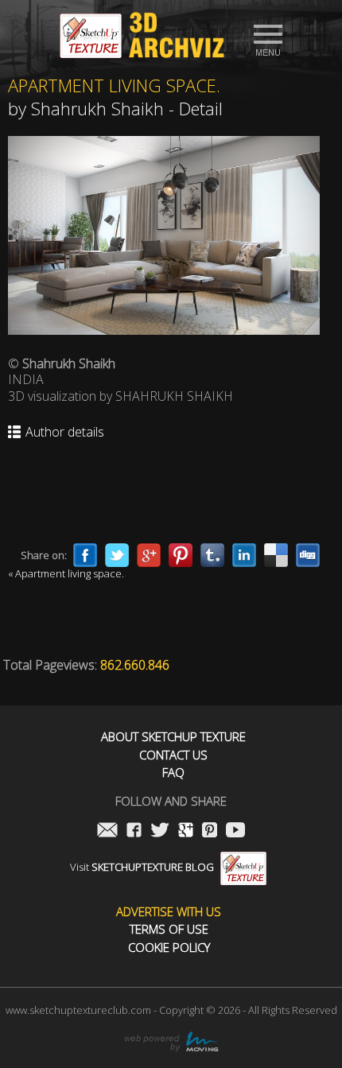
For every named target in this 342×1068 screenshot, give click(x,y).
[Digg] (308, 555)
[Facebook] (85, 555)
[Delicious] (276, 555)
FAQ (173, 772)
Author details (64, 432)
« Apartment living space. (66, 573)
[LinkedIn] (244, 555)
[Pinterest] (180, 555)
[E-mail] (107, 831)
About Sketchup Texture (173, 736)
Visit (142, 867)
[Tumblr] (212, 555)
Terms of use (169, 929)
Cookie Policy (169, 947)
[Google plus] (149, 555)
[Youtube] (235, 831)
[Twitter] (117, 555)
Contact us (173, 755)
